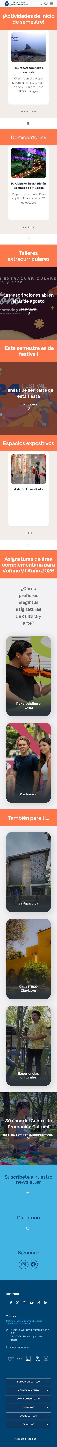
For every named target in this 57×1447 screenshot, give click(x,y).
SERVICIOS (28, 1424)
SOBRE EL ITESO (28, 1416)
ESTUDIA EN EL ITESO (28, 1382)
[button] (22, 111)
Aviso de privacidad (25, 1439)
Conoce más (28, 404)
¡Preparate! (28, 309)
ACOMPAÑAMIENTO (28, 1390)
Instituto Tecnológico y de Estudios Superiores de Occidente (24, 1322)
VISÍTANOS (28, 1407)
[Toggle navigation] (50, 3)
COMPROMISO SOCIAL (28, 1398)
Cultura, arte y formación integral (28, 1135)
